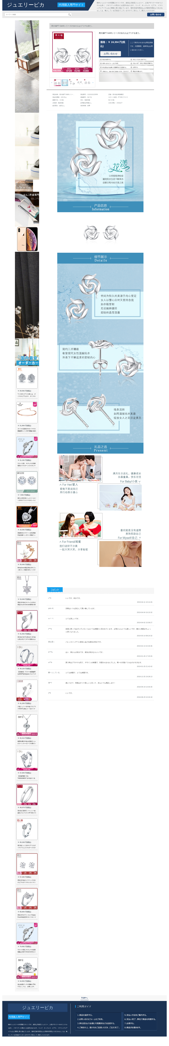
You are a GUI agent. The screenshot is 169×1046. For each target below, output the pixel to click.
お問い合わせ (155, 14)
